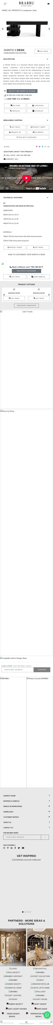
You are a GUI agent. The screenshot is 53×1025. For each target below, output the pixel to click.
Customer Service (11, 817)
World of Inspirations (12, 806)
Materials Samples (11, 801)
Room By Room (9, 796)
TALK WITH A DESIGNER (26, 271)
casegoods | (28, 10)
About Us (7, 822)
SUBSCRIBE (42, 669)
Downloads (8, 812)
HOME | (5, 10)
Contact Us (8, 828)
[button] (2, 28)
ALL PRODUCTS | (15, 10)
